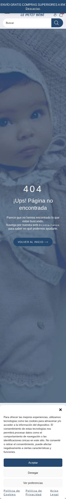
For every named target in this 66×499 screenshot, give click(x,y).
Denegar (33, 472)
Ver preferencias (33, 482)
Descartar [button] (33, 8)
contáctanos (50, 225)
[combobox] (27, 22)
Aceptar (33, 462)
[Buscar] (57, 22)
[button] (60, 410)
